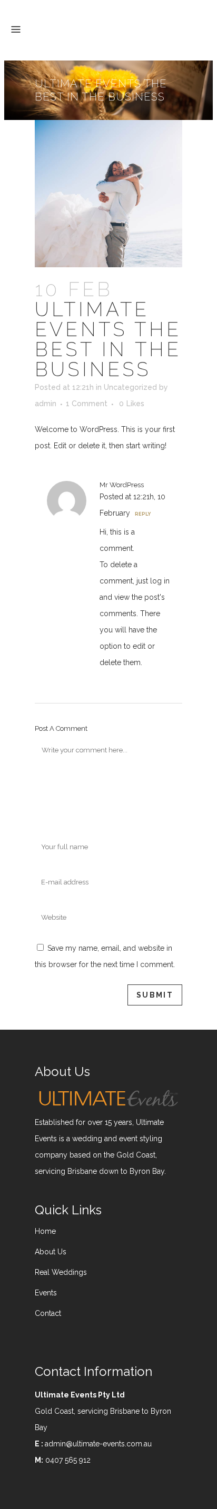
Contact (48, 1313)
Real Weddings (61, 1272)
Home (45, 1231)
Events (46, 1293)
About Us (50, 1252)
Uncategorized (130, 387)
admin (45, 403)
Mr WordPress (122, 485)
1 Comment (86, 403)
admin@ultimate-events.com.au (98, 1444)
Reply (143, 514)
